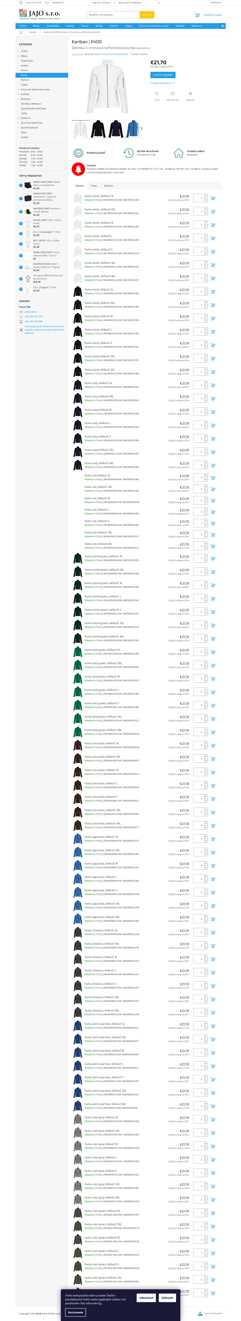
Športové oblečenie (31, 123)
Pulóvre (25, 80)
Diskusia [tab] (108, 186)
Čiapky (24, 85)
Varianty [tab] (79, 186)
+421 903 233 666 (33, 321)
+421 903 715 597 (33, 316)
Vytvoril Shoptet (213, 1313)
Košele (24, 66)
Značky (25, 137)
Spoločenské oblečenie (33, 108)
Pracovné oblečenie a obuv (35, 89)
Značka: (139, 54)
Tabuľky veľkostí (101, 2)
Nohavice (26, 118)
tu (100, 1303)
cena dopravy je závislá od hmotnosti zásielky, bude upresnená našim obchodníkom (44, 330)
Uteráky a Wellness (31, 104)
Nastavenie (75, 1312)
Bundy (24, 75)
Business (26, 99)
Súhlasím (167, 1298)
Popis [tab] (94, 186)
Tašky (24, 113)
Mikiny (24, 56)
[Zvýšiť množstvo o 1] (206, 196)
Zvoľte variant (163, 74)
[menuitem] (22, 26)
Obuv (24, 132)
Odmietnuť (146, 1298)
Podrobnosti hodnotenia (115, 54)
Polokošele (27, 61)
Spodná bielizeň (29, 127)
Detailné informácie (160, 83)
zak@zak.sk (30, 312)
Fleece (24, 70)
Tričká (24, 51)
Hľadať (147, 14)
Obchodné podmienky (130, 2)
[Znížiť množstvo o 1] (206, 200)
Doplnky (25, 94)
